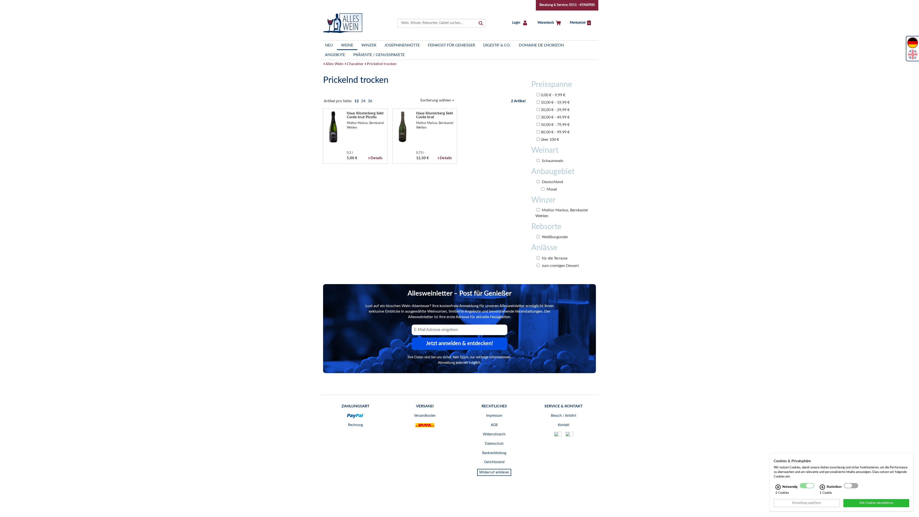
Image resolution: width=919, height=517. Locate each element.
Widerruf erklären (494, 472)
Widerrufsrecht (494, 434)
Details (376, 158)
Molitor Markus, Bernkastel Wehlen (561, 213)
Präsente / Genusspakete (379, 55)
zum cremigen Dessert (560, 266)
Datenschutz (494, 443)
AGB (494, 425)
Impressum (494, 415)
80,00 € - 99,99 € (555, 132)
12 (357, 101)
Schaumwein (552, 161)
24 (363, 101)
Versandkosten (425, 415)
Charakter (355, 64)
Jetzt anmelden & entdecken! (459, 343)
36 (370, 101)
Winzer (368, 45)
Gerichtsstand (494, 462)
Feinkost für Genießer (451, 45)
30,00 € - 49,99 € (555, 117)
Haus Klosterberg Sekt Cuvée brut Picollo (365, 115)
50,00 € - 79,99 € (555, 125)
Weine (347, 45)
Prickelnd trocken (382, 64)
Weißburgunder (554, 237)
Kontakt (563, 425)
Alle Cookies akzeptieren (876, 502)
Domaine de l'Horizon (541, 45)
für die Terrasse (554, 258)
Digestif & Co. (497, 45)
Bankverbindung (494, 453)
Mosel (551, 189)
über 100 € (550, 139)
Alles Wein (334, 64)
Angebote (335, 55)
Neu (329, 45)
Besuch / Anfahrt (563, 415)
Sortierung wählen (436, 100)
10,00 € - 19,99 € (555, 102)
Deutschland (552, 182)
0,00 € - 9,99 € (553, 95)
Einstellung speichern (806, 502)
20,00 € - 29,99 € (555, 110)
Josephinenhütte (402, 45)
